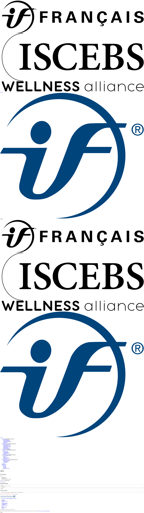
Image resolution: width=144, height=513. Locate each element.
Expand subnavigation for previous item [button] (13, 459)
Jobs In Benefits (4, 504)
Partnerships (3, 500)
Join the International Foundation (7, 441)
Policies (3, 507)
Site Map (3, 506)
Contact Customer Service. (20, 492)
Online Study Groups (5, 452)
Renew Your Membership (6, 440)
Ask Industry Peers (5, 461)
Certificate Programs (5, 447)
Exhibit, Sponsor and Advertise (7, 449)
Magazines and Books (6, 457)
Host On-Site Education (6, 448)
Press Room (3, 499)
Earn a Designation (5, 451)
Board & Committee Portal (6, 468)
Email (1, 485)
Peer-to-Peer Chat (5, 442)
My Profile (4, 465)
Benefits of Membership (6, 439)
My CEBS (4, 466)
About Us (3, 501)
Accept (1, 512)
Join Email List (3, 463)
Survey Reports (5, 456)
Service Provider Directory (6, 458)
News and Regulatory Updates (7, 455)
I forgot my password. (13, 492)
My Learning (4, 467)
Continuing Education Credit (6, 453)
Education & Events (4, 443)
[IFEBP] (1, 92)
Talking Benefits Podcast (5, 503)
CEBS (4, 450)
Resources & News (4, 454)
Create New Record (2, 481)
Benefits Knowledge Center (5, 459)
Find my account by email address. (6, 492)
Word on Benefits (5, 462)
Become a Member (4, 464)
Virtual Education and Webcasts (7, 446)
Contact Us (3, 508)
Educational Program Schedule (7, 444)
